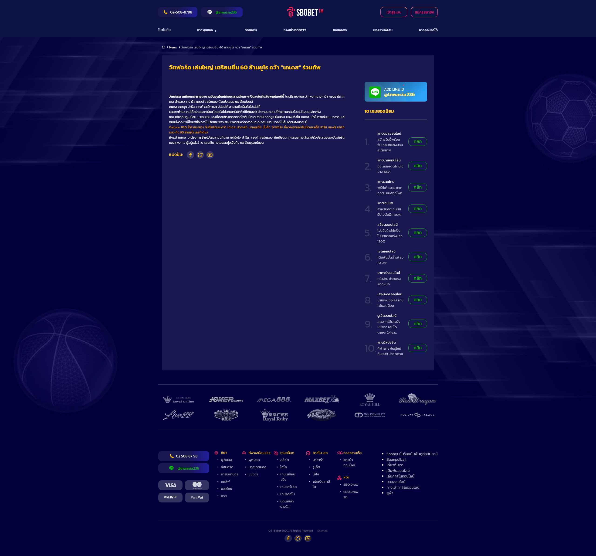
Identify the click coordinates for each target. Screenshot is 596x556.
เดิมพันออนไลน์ (398, 470)
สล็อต (284, 459)
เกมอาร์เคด (288, 486)
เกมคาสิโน (287, 494)
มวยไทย (226, 488)
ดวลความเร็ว (352, 452)
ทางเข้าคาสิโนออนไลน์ (403, 487)
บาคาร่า (318, 459)
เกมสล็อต (287, 452)
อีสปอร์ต (227, 467)
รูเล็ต (316, 467)
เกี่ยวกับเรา (394, 465)
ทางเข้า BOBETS (295, 30)
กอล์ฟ (225, 481)
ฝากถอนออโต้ (428, 30)
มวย (224, 495)
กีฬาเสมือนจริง (259, 452)
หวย (346, 477)
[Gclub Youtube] (308, 538)
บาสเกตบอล (230, 474)
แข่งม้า (253, 474)
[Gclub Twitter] (298, 538)
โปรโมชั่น (164, 30)
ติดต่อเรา (251, 30)
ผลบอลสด (340, 30)
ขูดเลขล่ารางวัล (287, 503)
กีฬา (224, 452)
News (173, 47)
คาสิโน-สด (320, 452)
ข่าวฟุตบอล (205, 30)
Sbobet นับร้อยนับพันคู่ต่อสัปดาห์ (412, 454)
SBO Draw (350, 484)
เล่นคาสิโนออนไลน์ (400, 476)
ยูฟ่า (389, 493)
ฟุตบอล (226, 459)
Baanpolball (396, 459)
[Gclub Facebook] (288, 538)
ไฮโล (283, 467)
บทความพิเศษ (383, 30)
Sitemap (322, 531)
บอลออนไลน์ (396, 481)
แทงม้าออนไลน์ (349, 462)
